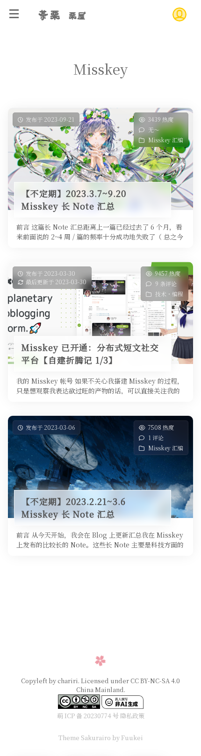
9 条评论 (166, 283)
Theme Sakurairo (84, 737)
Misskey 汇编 (165, 140)
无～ (153, 129)
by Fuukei (127, 737)
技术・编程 (169, 294)
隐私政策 (132, 715)
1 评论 (156, 437)
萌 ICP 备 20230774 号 (88, 715)
